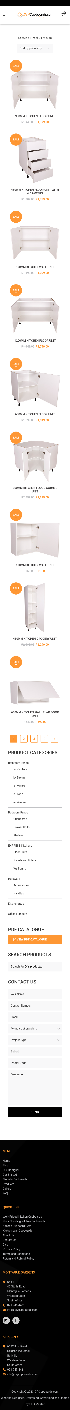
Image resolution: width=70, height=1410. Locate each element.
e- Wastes (20, 802)
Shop (6, 1165)
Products (8, 1184)
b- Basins (19, 777)
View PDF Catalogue (31, 939)
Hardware (14, 878)
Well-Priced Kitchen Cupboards (22, 1216)
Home (6, 1160)
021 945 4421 (16, 1305)
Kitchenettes (16, 903)
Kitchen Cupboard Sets (17, 1226)
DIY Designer (11, 1170)
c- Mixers (19, 785)
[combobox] (35, 48)
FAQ (5, 1193)
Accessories (21, 885)
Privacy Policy (12, 1249)
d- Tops (18, 794)
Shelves (18, 835)
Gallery (7, 1188)
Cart (5, 1244)
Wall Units (19, 868)
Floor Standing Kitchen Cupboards (24, 1221)
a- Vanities (20, 769)
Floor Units (20, 852)
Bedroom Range (18, 812)
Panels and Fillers (24, 860)
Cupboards (20, 819)
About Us (8, 1235)
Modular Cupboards (15, 1179)
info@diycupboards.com (22, 1309)
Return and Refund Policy (18, 1258)
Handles (18, 893)
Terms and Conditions (16, 1254)
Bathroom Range (18, 763)
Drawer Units (21, 827)
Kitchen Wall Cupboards (17, 1230)
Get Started (10, 1174)
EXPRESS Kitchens (20, 845)
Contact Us (9, 1240)
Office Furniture (17, 914)
